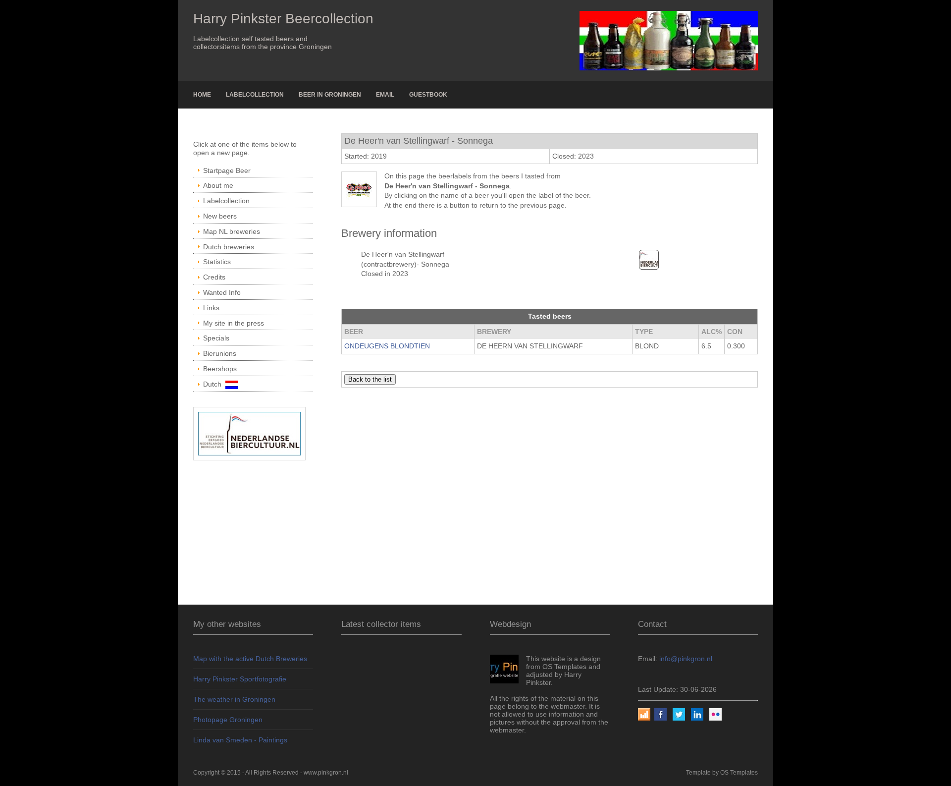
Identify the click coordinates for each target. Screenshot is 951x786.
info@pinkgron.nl (685, 659)
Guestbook (428, 94)
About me (218, 185)
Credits (214, 277)
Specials (216, 338)
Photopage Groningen (228, 720)
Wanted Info (222, 292)
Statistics (217, 262)
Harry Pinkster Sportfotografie (239, 679)
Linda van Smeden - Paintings (240, 740)
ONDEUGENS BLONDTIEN (387, 346)
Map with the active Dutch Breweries (250, 659)
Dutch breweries (228, 247)
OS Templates (739, 772)
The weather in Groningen (234, 699)
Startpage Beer (227, 170)
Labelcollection (255, 94)
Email (385, 94)
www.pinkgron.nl (326, 772)
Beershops (220, 369)
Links (211, 308)
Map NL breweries (231, 231)
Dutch (214, 384)
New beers (220, 216)
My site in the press (233, 323)
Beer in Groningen (330, 94)
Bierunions (219, 353)
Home (202, 94)
